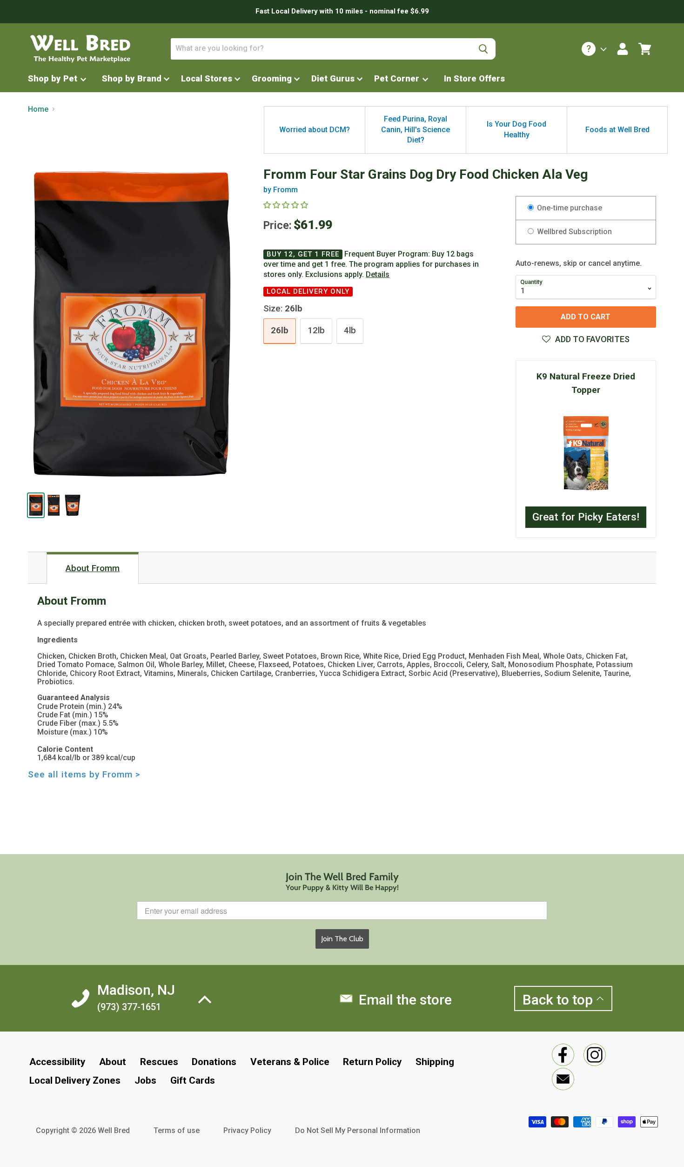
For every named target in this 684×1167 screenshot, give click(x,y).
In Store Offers (474, 78)
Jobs (145, 1080)
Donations (214, 1061)
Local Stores (206, 78)
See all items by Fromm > (84, 774)
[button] (586, 339)
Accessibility (57, 1061)
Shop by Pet (54, 78)
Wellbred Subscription (573, 231)
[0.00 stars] (286, 205)
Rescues (159, 1061)
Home (38, 109)
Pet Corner (398, 78)
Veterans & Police (289, 1061)
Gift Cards (192, 1080)
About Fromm (93, 568)
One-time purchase (568, 207)
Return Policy (372, 1061)
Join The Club (342, 938)
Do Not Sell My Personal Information (357, 1130)
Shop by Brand (131, 78)
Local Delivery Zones (75, 1080)
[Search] (483, 49)
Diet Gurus (333, 78)
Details (377, 274)
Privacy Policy (247, 1130)
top (559, 1000)
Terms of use (177, 1130)
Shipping (435, 1061)
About (112, 1061)
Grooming (272, 78)
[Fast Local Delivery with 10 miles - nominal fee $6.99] (342, 11)
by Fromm (280, 189)
